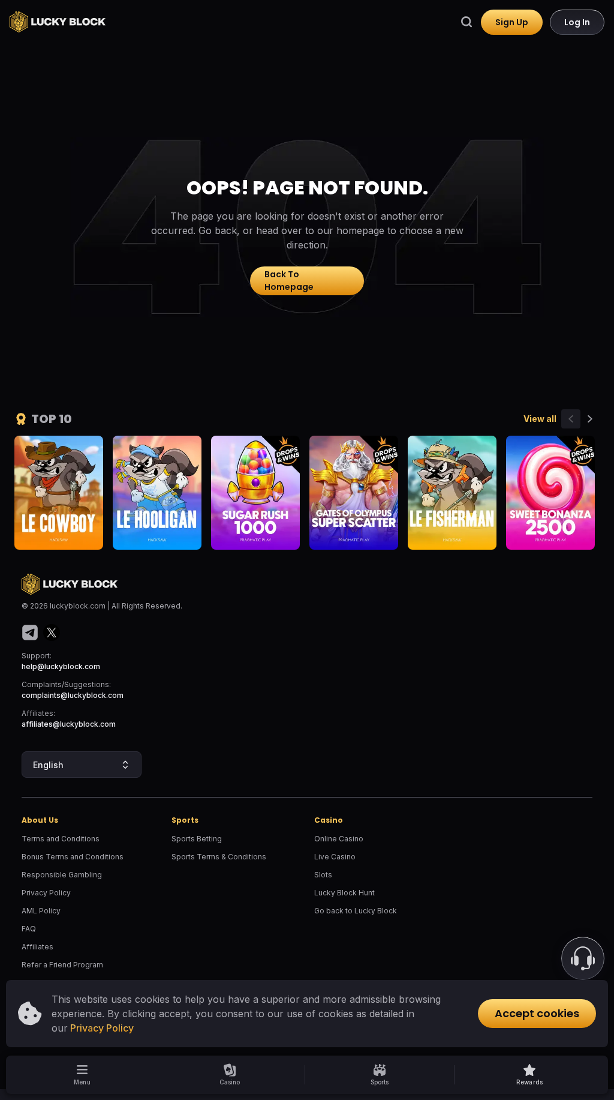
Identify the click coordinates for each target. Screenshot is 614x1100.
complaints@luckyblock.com (73, 695)
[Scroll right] (590, 418)
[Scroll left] (570, 418)
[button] (529, 1074)
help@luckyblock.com (61, 666)
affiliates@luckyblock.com (69, 724)
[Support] (582, 958)
